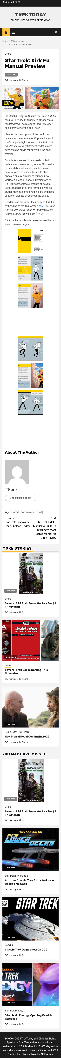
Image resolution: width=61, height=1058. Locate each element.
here (41, 206)
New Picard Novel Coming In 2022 (27, 736)
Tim (23, 612)
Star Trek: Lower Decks (16, 875)
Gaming (9, 945)
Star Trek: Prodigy (14, 1010)
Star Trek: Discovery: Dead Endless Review (17, 522)
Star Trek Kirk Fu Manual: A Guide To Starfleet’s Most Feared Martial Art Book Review (44, 528)
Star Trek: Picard (21, 732)
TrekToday (30, 14)
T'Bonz (25, 80)
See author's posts (20, 497)
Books (8, 53)
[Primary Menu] (15, 32)
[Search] (56, 32)
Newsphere (29, 1054)
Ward (39, 512)
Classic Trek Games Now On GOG (26, 949)
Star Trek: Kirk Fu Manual (22, 512)
